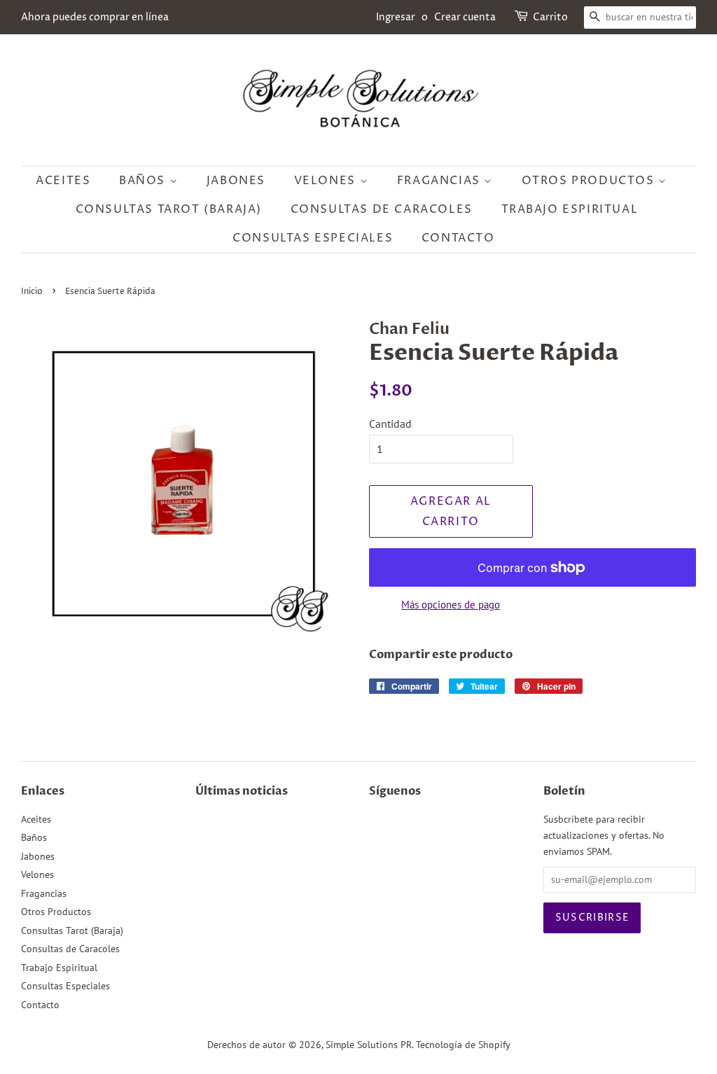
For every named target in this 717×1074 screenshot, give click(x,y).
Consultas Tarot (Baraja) (169, 209)
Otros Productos (590, 180)
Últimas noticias (241, 791)
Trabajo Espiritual (570, 209)
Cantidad (390, 424)
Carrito (550, 17)
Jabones (236, 180)
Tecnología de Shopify (463, 1044)
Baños (144, 180)
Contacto (458, 238)
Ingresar (395, 17)
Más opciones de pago (450, 604)
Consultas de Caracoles (382, 209)
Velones (327, 180)
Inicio (32, 292)
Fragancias (441, 180)
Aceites (63, 180)
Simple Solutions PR (369, 1044)
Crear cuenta (465, 17)
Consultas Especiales (312, 238)
